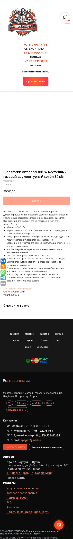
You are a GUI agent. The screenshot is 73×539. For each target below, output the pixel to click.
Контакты (42, 347)
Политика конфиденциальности (27, 512)
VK (9, 403)
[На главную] (36, 384)
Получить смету (15, 446)
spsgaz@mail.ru (31, 440)
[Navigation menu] (67, 22)
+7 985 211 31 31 (35, 61)
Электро (44, 334)
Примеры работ (17, 497)
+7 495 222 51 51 (36, 53)
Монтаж (29, 334)
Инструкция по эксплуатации (17, 288)
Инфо (28, 347)
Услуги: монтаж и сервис (23, 488)
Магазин (43, 340)
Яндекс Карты (19, 472)
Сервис (59, 334)
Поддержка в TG (17, 409)
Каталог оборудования (21, 493)
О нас (57, 340)
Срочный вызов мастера (47, 447)
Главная (14, 334)
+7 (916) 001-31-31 (36, 426)
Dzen (49, 403)
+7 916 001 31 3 (35, 44)
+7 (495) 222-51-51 (40, 430)
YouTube (36, 403)
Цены (30, 340)
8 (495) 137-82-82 (48, 435)
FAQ (9, 502)
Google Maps (43, 472)
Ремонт (17, 340)
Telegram (21, 403)
